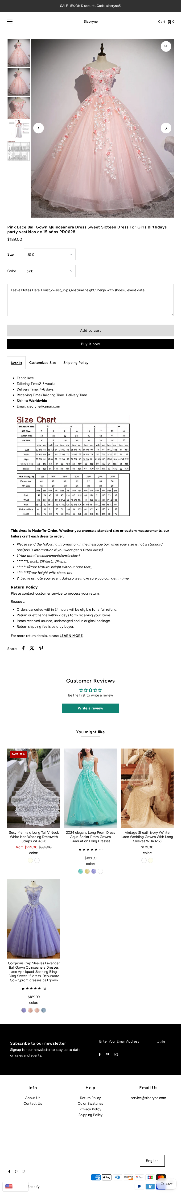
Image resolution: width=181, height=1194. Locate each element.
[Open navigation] (38, 21)
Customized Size (42, 363)
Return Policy (90, 1098)
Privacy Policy (90, 1109)
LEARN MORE (71, 636)
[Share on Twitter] (32, 649)
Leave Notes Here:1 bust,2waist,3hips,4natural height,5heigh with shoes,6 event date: (78, 290)
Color (11, 271)
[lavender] (93, 871)
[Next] (166, 128)
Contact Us (33, 1103)
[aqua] (80, 871)
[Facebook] (100, 1055)
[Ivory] (30, 860)
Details (16, 363)
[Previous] (38, 128)
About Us (32, 1098)
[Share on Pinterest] (41, 649)
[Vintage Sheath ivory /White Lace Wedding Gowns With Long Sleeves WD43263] (147, 788)
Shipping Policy (75, 363)
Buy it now (90, 344)
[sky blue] (43, 1010)
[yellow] (87, 871)
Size (10, 254)
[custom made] (100, 871)
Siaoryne (91, 21)
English (152, 1161)
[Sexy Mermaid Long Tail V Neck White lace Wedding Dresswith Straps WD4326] (33, 788)
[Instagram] (116, 1055)
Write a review (90, 708)
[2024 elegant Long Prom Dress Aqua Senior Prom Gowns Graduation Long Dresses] (90, 788)
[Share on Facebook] (23, 649)
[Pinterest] (107, 1055)
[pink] (30, 1010)
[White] (37, 860)
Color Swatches (90, 1103)
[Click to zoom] (166, 46)
